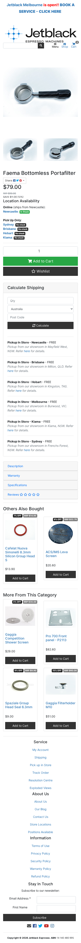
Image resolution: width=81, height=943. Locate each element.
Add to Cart (42, 261)
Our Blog (41, 809)
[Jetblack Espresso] (40, 34)
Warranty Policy (40, 868)
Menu (55, 46)
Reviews (14, 494)
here (27, 351)
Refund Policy (40, 876)
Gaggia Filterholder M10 (60, 705)
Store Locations (40, 824)
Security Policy (41, 861)
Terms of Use (40, 846)
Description (15, 466)
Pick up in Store (40, 765)
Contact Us (40, 816)
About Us (40, 801)
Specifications (17, 485)
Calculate (42, 325)
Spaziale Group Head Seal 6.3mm (18, 705)
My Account (40, 749)
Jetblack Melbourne (25, 5)
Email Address (20, 898)
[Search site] (41, 45)
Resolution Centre (41, 780)
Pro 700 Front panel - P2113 (56, 638)
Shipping (40, 757)
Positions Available (40, 832)
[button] (40, 271)
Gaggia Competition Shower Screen (16, 638)
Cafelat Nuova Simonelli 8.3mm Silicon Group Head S (20, 554)
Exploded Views (40, 788)
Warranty (14, 475)
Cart (74, 45)
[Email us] (29, 925)
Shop (64, 46)
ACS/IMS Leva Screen (57, 554)
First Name (20, 907)
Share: (9, 180)
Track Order (40, 772)
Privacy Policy (40, 853)
